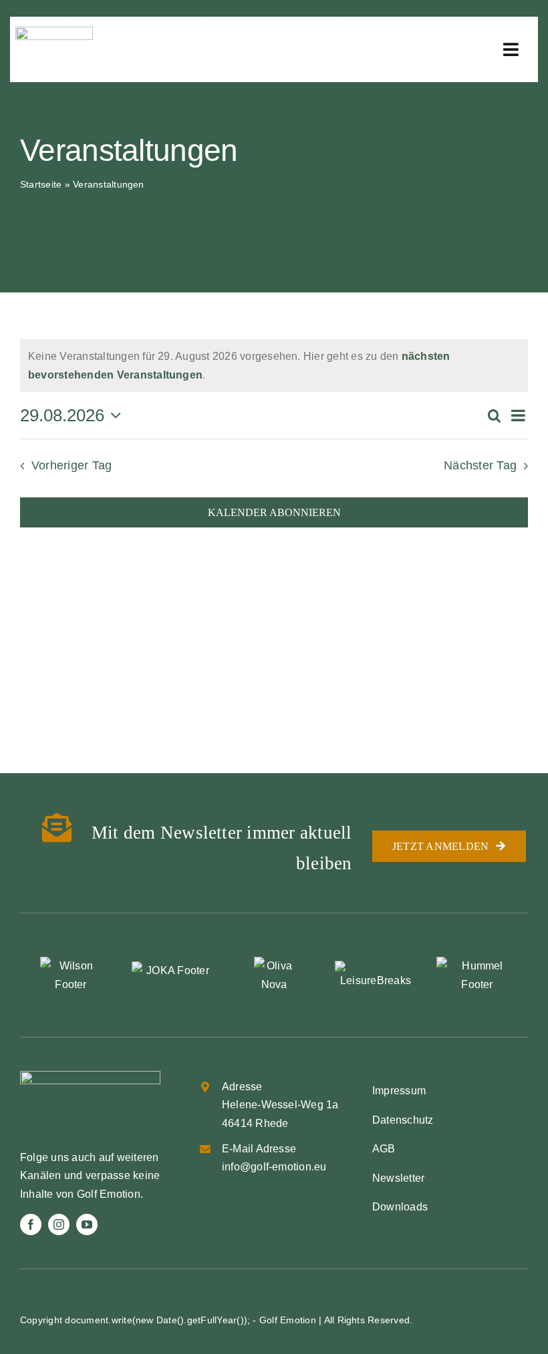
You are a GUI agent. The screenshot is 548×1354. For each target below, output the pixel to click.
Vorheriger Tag (71, 465)
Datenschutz (403, 1120)
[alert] (274, 365)
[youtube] (87, 1224)
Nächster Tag (480, 465)
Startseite (40, 184)
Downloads (400, 1206)
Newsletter (398, 1178)
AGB (384, 1148)
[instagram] (59, 1224)
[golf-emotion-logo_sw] (54, 31)
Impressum (399, 1090)
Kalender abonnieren (274, 512)
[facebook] (30, 1224)
